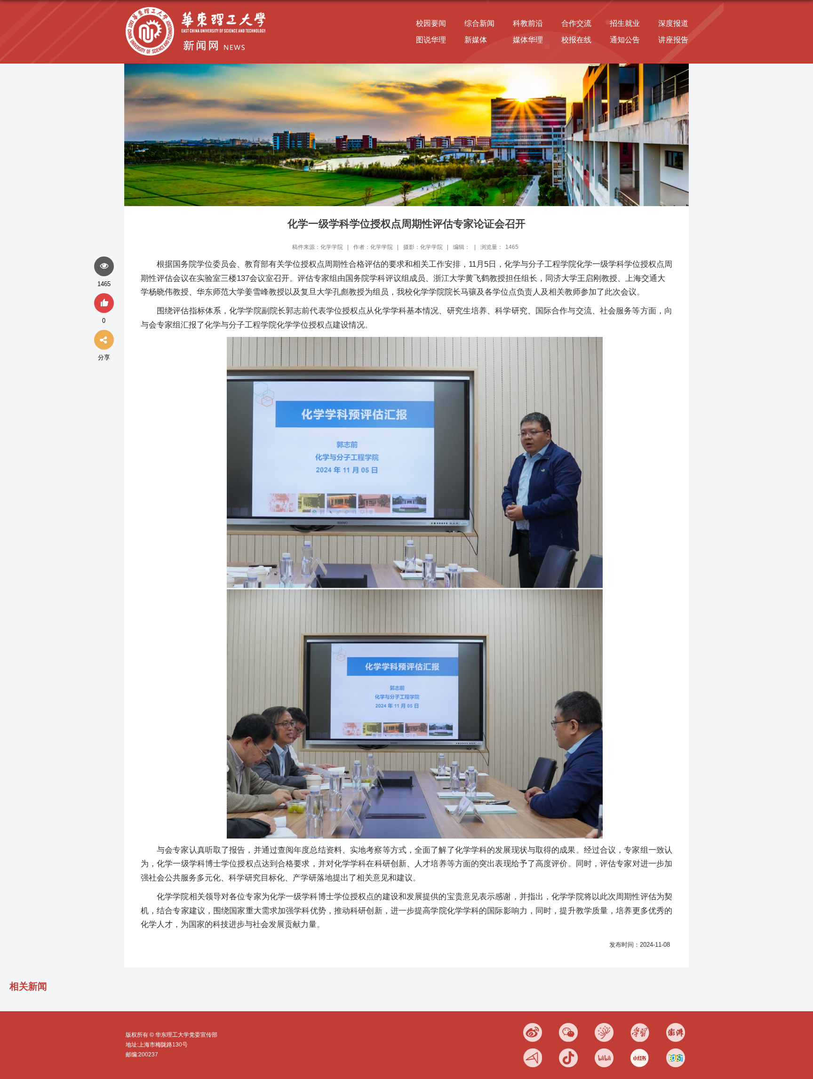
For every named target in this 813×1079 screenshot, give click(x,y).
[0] (104, 303)
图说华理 (431, 40)
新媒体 (475, 40)
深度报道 (673, 23)
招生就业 (625, 23)
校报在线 (576, 40)
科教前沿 (528, 23)
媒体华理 (528, 40)
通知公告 (625, 40)
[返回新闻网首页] (198, 7)
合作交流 (576, 23)
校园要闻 (431, 23)
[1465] (104, 266)
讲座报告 (673, 40)
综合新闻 (479, 23)
